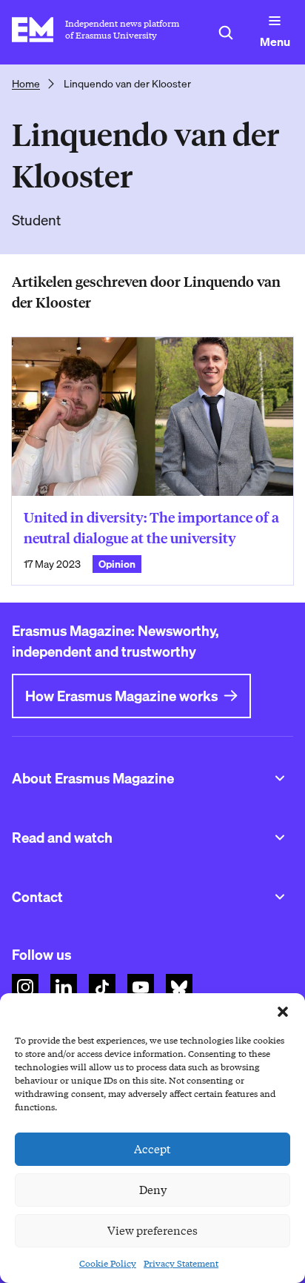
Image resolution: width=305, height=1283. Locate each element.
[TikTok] (102, 987)
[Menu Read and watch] (280, 837)
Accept (152, 1149)
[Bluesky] (179, 987)
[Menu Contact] (280, 897)
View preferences (152, 1231)
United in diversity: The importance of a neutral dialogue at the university (151, 528)
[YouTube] (140, 987)
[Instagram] (25, 987)
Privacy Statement (181, 1263)
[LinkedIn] (63, 987)
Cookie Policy (107, 1263)
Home (26, 83)
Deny (153, 1190)
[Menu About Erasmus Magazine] (280, 778)
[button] (282, 1011)
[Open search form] (225, 32)
